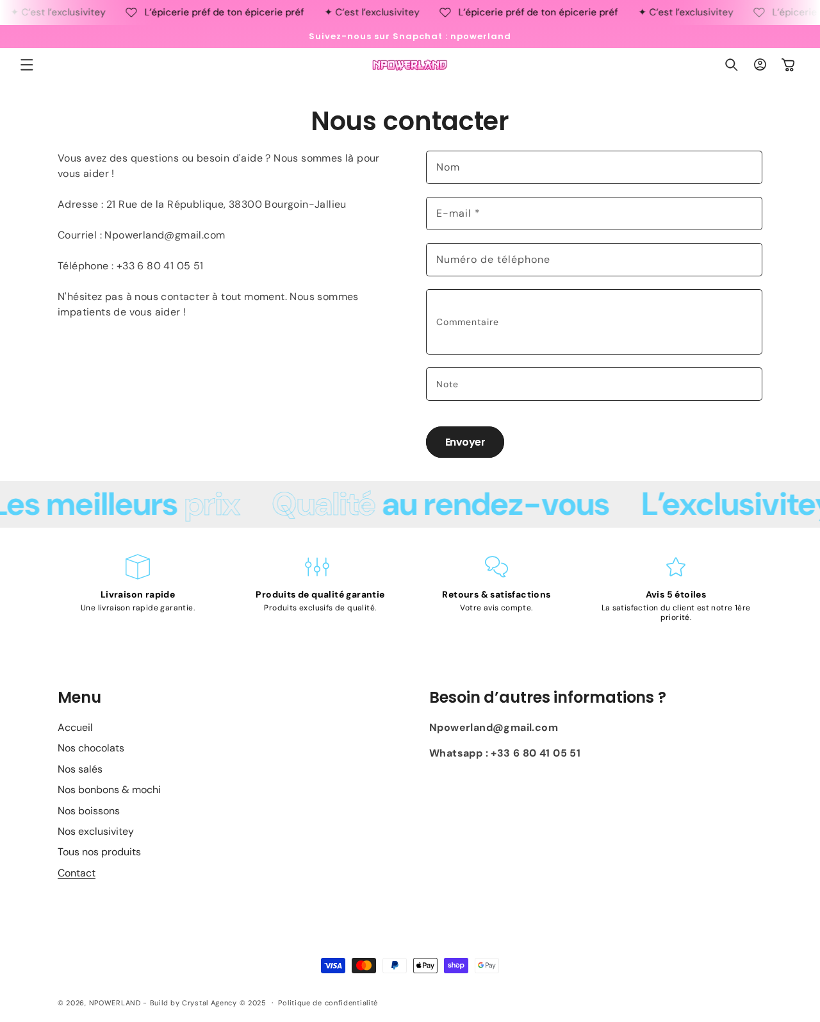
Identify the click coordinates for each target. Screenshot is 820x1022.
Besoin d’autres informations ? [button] (547, 697)
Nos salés (80, 769)
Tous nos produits (99, 852)
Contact (76, 873)
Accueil (75, 727)
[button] (27, 65)
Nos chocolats (91, 748)
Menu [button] (79, 697)
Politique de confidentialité (328, 1002)
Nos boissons (89, 810)
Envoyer (465, 442)
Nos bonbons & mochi (109, 789)
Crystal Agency (209, 1002)
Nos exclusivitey (96, 831)
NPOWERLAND (115, 1002)
